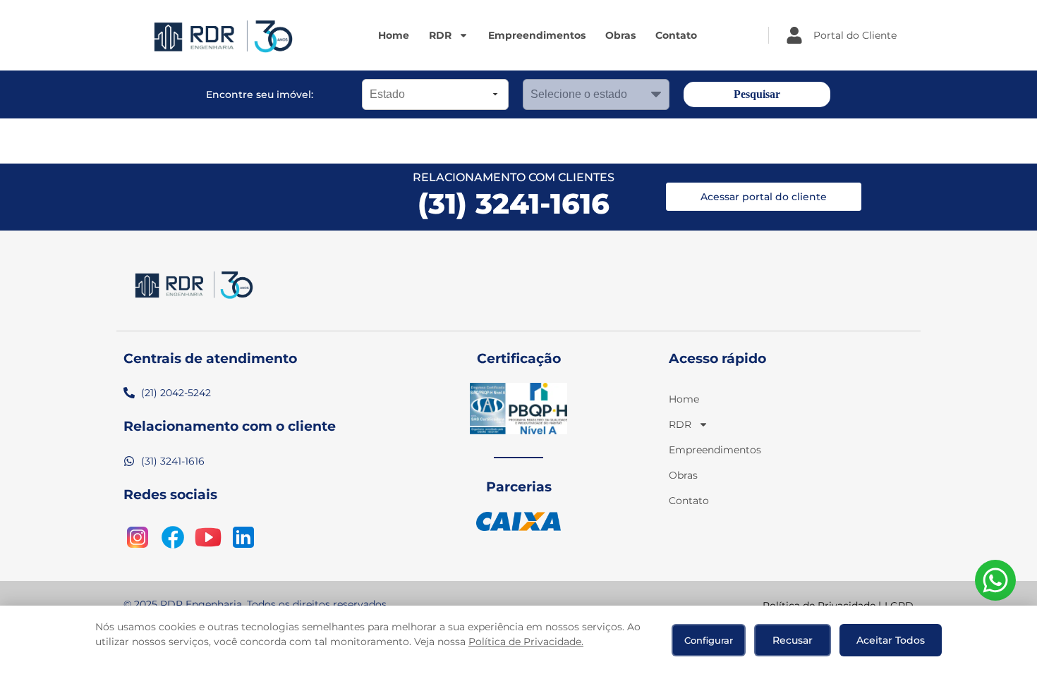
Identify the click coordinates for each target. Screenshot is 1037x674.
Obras (620, 35)
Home (393, 35)
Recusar (792, 640)
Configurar (708, 640)
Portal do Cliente (855, 35)
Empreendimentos (537, 35)
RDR (440, 35)
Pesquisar (757, 94)
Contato (676, 35)
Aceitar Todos (890, 640)
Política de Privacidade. (525, 641)
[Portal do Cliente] (794, 35)
